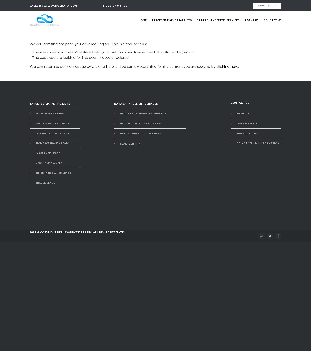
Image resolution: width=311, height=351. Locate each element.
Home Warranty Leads (53, 143)
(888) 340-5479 (246, 123)
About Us (252, 20)
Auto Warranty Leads (52, 123)
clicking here (103, 66)
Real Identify (130, 143)
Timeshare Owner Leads (53, 173)
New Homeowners (48, 163)
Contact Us (272, 20)
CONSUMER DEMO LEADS (52, 133)
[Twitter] (270, 236)
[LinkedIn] (261, 236)
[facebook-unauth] (278, 236)
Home (143, 20)
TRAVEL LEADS (45, 183)
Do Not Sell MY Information (257, 143)
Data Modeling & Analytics (140, 123)
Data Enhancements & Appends (143, 113)
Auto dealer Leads (49, 113)
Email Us (242, 113)
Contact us (267, 6)
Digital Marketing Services (140, 133)
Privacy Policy (247, 133)
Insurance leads (47, 153)
